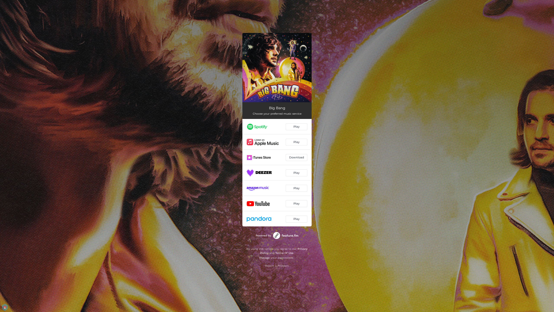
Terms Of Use (284, 253)
